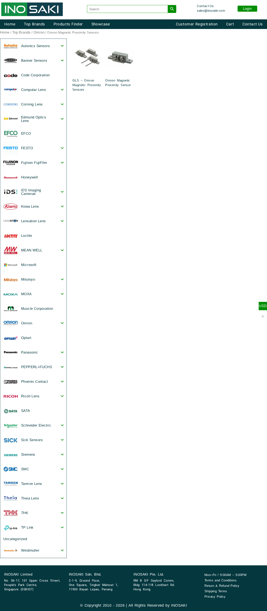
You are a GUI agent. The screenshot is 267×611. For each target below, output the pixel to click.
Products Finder (68, 24)
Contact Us (252, 24)
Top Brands (34, 24)
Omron (38, 32)
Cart (230, 24)
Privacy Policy (215, 596)
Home (9, 24)
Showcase (100, 24)
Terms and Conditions (220, 580)
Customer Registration (197, 24)
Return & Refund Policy (221, 585)
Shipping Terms (215, 591)
